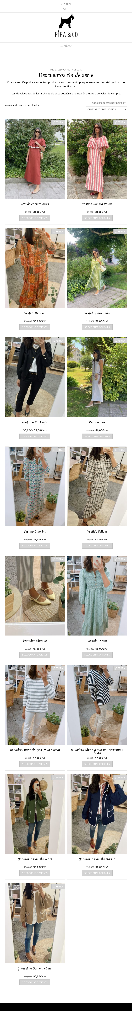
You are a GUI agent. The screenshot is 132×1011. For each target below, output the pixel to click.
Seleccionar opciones (35, 218)
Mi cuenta (66, 4)
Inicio (53, 69)
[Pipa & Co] (66, 27)
